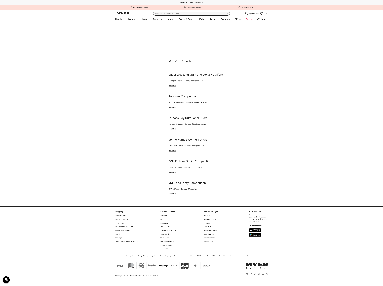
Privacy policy (239, 256)
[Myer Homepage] (123, 14)
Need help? (6, 279)
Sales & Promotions (167, 242)
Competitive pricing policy (147, 256)
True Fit (117, 234)
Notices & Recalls (166, 245)
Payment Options (121, 219)
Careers (207, 223)
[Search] (227, 13)
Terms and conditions (186, 256)
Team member (252, 256)
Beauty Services (165, 234)
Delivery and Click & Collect (125, 227)
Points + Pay (119, 223)
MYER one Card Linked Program (126, 242)
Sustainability (209, 234)
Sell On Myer (208, 242)
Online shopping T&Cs (168, 256)
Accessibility (164, 249)
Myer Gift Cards (210, 219)
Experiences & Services (168, 230)
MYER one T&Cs (202, 256)
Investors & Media (210, 230)
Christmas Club (210, 238)
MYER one (207, 216)
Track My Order (120, 216)
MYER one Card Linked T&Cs (221, 256)
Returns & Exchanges (122, 230)
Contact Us (164, 223)
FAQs (161, 219)
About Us (207, 227)
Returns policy (130, 256)
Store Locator (164, 227)
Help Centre (164, 216)
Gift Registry (164, 238)
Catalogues (119, 238)
